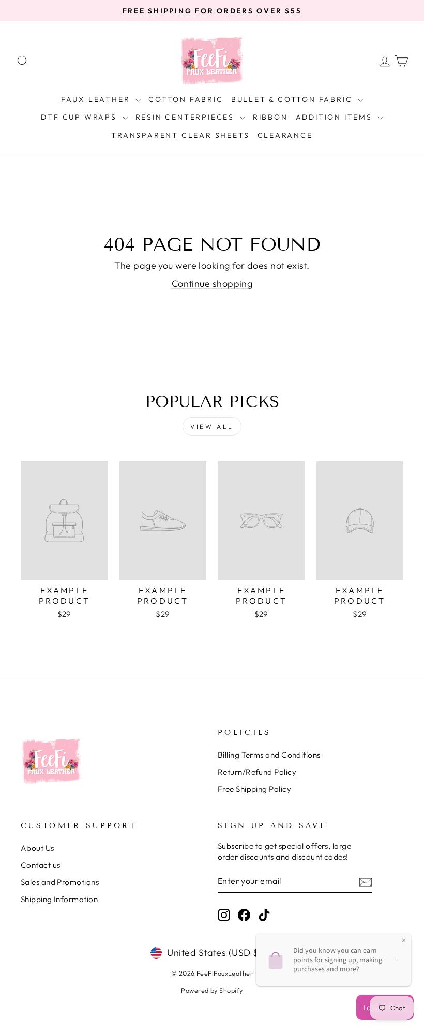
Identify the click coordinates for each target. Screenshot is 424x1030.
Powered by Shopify (212, 990)
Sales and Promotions (60, 882)
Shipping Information (59, 899)
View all (212, 426)
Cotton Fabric (185, 99)
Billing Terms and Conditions (269, 755)
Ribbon (270, 117)
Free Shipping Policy (254, 789)
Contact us (40, 865)
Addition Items (335, 117)
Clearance (285, 135)
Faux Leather (97, 99)
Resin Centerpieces (186, 117)
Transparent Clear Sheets (180, 135)
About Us (37, 848)
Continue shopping (212, 283)
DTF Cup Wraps (80, 117)
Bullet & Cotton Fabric (293, 99)
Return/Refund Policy (257, 772)
